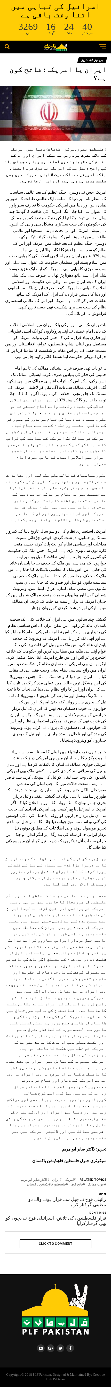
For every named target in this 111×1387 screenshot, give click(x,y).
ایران (56, 1180)
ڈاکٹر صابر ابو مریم (34, 1180)
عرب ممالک (96, 1184)
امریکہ (69, 1180)
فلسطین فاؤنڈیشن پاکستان (46, 1184)
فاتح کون (76, 1184)
